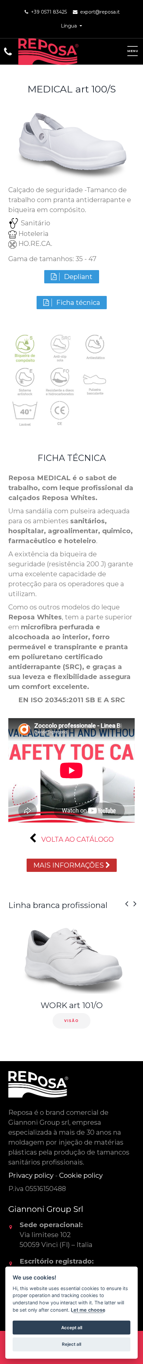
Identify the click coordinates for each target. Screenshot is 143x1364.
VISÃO (71, 1021)
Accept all (71, 1327)
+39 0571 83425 (49, 12)
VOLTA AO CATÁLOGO (77, 839)
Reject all (71, 1344)
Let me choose (88, 1310)
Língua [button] (69, 26)
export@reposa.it (100, 12)
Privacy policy (31, 1175)
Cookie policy (81, 1175)
